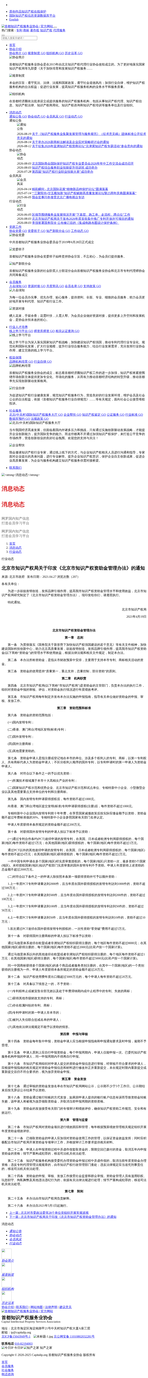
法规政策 (40, 418)
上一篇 (49, 1212)
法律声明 (51, 1307)
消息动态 (15, 112)
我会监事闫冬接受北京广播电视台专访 (58, 197)
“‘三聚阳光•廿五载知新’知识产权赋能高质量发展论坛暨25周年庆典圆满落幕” (84, 193)
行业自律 (43, 361)
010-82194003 (24, 1343)
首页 (12, 45)
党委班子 (36, 231)
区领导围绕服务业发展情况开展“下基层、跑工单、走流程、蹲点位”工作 (81, 214)
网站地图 (36, 1307)
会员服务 (15, 282)
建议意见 (65, 1307)
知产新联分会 (58, 231)
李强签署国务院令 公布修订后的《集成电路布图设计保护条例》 (75, 222)
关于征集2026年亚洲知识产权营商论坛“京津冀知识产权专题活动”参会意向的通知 (87, 146)
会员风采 (55, 116)
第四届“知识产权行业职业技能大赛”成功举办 (62, 171)
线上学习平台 (21, 331)
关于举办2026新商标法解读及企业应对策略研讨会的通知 (70, 142)
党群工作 (15, 226)
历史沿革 (73, 53)
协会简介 (18, 53)
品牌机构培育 (21, 361)
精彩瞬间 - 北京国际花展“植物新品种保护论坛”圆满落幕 (70, 189)
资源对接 (36, 286)
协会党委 (18, 231)
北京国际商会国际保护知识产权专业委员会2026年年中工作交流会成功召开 (83, 163)
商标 (26, 30)
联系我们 (15, 467)
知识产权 (46, 30)
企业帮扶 (72, 414)
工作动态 (80, 231)
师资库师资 (44, 331)
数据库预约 (19, 418)
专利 (19, 30)
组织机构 (55, 53)
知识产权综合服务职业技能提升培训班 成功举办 (65, 167)
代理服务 (59, 30)
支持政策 (92, 286)
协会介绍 (15, 49)
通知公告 (18, 116)
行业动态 (73, 116)
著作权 (34, 30)
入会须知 (18, 286)
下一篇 (62, 1216)
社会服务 (15, 410)
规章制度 (36, 53)
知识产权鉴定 (94, 414)
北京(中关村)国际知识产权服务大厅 (36, 414)
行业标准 (134, 414)
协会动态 (36, 116)
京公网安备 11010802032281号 (74, 1336)
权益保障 (15, 357)
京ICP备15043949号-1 (16, 1336)
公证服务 (115, 414)
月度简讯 (55, 286)
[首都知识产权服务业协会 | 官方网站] (28, 26)
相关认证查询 (67, 331)
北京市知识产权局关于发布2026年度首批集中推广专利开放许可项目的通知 (83, 218)
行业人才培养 (18, 327)
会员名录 (73, 286)
